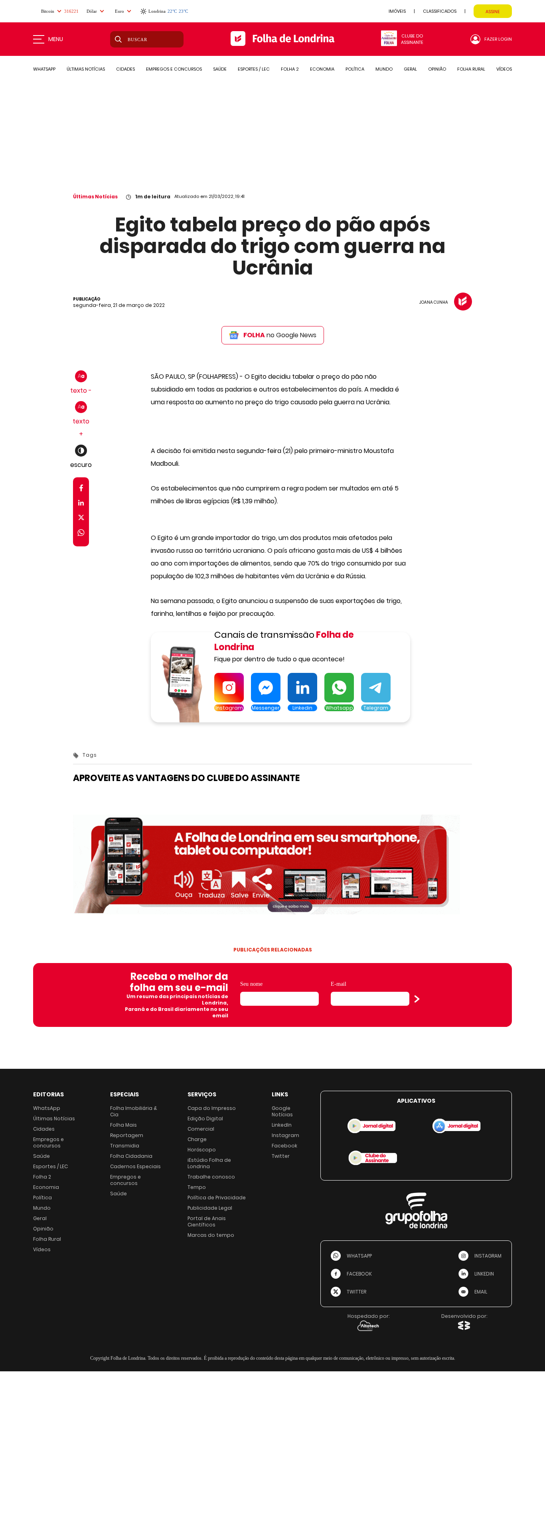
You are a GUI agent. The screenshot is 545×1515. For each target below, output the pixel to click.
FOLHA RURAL (471, 69)
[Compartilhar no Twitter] (81, 519)
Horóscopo (202, 1149)
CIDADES (125, 69)
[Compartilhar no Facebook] (81, 489)
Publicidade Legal (210, 1207)
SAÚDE (220, 69)
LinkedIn (282, 1124)
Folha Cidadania (131, 1156)
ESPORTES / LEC (254, 69)
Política (42, 1197)
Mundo (42, 1207)
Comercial (201, 1128)
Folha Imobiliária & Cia (133, 1111)
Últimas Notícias (95, 196)
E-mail (338, 984)
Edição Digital (205, 1118)
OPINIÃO (437, 69)
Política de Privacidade (217, 1197)
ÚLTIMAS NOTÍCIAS (86, 69)
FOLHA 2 (290, 69)
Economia (46, 1187)
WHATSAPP (44, 69)
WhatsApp (46, 1108)
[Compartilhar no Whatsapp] (81, 533)
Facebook (284, 1145)
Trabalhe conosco (211, 1176)
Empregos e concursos (48, 1142)
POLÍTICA (355, 69)
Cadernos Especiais (135, 1166)
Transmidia (124, 1145)
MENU (55, 39)
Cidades (44, 1128)
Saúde (41, 1156)
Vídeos (42, 1249)
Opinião (43, 1228)
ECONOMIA (322, 69)
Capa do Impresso (212, 1108)
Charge (197, 1139)
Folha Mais (123, 1124)
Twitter (281, 1156)
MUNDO (384, 69)
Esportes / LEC (50, 1166)
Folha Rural (47, 1239)
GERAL (410, 69)
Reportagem (126, 1135)
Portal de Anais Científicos (207, 1221)
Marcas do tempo (211, 1235)
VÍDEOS (504, 69)
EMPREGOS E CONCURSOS (174, 69)
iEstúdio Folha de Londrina (209, 1163)
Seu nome (251, 984)
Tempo (197, 1187)
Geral (40, 1218)
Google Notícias (282, 1111)
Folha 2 (42, 1176)
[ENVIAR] (417, 999)
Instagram (285, 1135)
